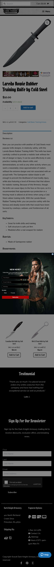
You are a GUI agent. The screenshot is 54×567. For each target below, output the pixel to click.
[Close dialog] (52, 254)
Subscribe (15, 297)
